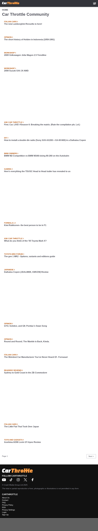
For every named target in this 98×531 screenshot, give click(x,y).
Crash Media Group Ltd (13, 485)
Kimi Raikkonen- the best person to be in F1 (25, 225)
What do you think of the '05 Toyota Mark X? (25, 241)
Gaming (7, 169)
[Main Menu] (94, 3)
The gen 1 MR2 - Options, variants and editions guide (29, 256)
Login (4, 512)
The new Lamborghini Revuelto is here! (23, 24)
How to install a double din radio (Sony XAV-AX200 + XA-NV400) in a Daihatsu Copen (45, 140)
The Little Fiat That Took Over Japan (21, 426)
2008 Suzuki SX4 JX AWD (16, 71)
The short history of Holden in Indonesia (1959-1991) (29, 39)
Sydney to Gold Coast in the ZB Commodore (25, 373)
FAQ (4, 502)
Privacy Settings (8, 510)
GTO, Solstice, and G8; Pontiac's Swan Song (25, 326)
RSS (4, 507)
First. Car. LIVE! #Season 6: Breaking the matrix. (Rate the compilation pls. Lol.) (42, 125)
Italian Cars (10, 22)
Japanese (8, 270)
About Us (5, 498)
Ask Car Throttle (13, 122)
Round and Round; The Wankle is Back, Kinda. (26, 341)
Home (5, 10)
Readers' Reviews (13, 370)
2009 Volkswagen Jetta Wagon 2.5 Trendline (25, 55)
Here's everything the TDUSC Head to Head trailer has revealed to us (37, 171)
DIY (5, 138)
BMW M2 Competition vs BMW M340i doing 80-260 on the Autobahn (36, 156)
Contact (5, 500)
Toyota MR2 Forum (13, 254)
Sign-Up (5, 515)
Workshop (9, 53)
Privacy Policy (7, 505)
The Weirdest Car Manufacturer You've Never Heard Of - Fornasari (36, 357)
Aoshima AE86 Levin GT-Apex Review (22, 442)
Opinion (8, 37)
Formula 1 (9, 223)
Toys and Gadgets (13, 440)
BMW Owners (10, 153)
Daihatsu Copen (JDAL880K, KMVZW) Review (26, 272)
